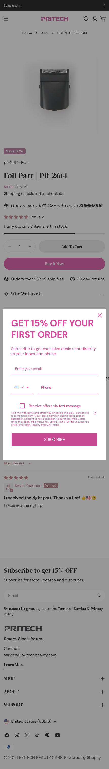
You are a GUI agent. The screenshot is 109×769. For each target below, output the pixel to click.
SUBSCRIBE (54, 439)
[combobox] (22, 387)
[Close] (100, 315)
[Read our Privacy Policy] (95, 414)
